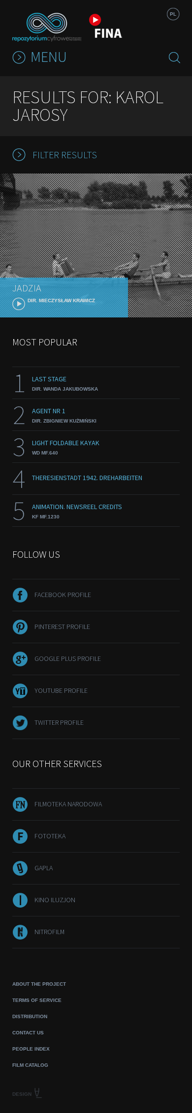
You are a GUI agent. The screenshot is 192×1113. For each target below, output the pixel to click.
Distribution (29, 1016)
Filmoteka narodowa (68, 803)
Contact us (28, 1032)
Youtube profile (61, 690)
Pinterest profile (62, 626)
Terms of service (37, 1000)
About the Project (39, 984)
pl (173, 14)
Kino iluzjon (54, 899)
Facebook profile (62, 594)
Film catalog (30, 1065)
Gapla (43, 867)
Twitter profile (59, 722)
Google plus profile (67, 658)
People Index (31, 1049)
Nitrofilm (49, 931)
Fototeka (49, 835)
